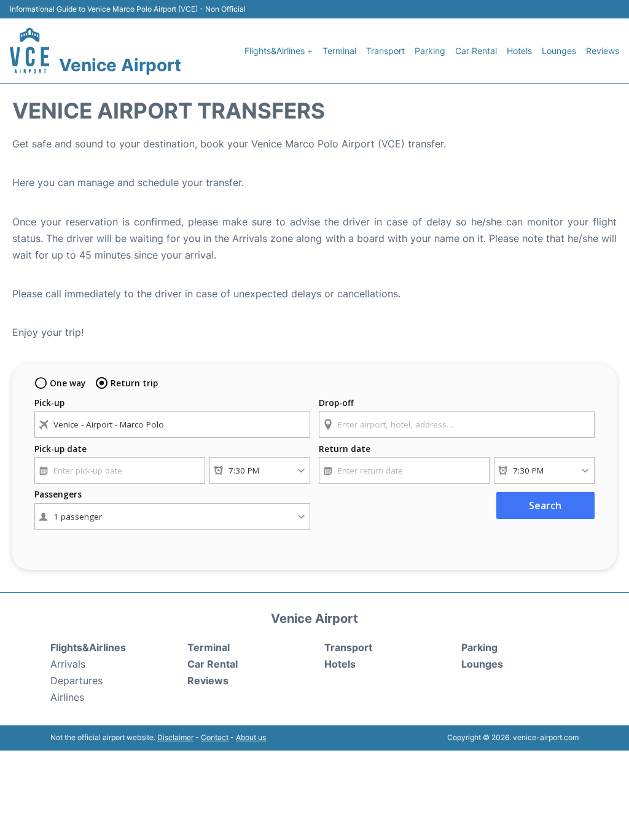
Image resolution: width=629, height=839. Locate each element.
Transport (385, 50)
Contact (215, 737)
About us (251, 737)
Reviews (602, 50)
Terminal (339, 50)
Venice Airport (120, 65)
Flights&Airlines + (278, 50)
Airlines (67, 697)
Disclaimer (175, 737)
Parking (430, 50)
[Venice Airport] (29, 51)
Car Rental (476, 50)
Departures (76, 680)
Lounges (559, 50)
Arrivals (67, 664)
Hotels (519, 50)
